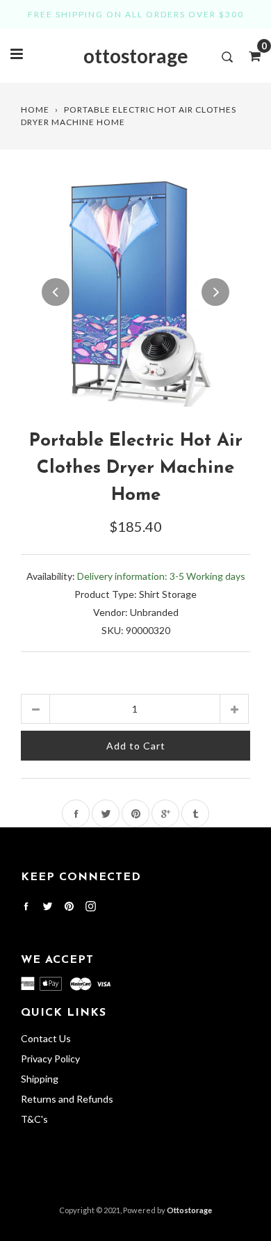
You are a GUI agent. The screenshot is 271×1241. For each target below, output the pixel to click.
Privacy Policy (50, 1058)
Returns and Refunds (67, 1099)
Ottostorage (189, 1210)
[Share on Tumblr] (195, 813)
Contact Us (46, 1038)
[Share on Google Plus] (165, 813)
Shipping (39, 1079)
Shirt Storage (168, 594)
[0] (250, 56)
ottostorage (135, 55)
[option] (135, 292)
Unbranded (154, 612)
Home (35, 109)
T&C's (34, 1119)
